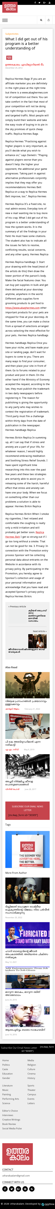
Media (31, 1060)
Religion (32, 1064)
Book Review (9, 1123)
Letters (31, 1103)
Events (31, 1098)
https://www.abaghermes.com (22, 308)
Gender (6, 1078)
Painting (6, 1094)
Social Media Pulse (12, 1128)
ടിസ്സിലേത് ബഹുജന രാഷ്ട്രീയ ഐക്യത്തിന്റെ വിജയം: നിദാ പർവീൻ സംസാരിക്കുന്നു (27, 909)
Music (5, 1089)
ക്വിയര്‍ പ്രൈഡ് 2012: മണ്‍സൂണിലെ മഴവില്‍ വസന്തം (37, 615)
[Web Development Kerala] (47, 1204)
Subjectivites (11, 33)
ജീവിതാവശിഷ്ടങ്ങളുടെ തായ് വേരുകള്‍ (26, 650)
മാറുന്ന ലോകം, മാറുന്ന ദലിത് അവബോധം (22, 994)
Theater (31, 1089)
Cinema (31, 1073)
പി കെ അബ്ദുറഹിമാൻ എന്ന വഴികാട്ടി (23, 743)
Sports (31, 1085)
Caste (5, 1069)
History (31, 1078)
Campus (32, 1094)
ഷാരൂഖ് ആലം (12, 709)
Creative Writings (11, 1119)
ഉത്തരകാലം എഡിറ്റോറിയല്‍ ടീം (24, 64)
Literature (7, 1085)
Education (7, 1073)
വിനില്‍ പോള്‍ (12, 789)
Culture (31, 1069)
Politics (6, 1064)
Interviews (7, 1115)
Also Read (11, 667)
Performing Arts (10, 1098)
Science (6, 1103)
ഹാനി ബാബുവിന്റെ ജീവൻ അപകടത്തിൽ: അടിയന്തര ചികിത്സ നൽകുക (26, 954)
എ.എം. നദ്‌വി (12, 750)
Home (5, 1060)
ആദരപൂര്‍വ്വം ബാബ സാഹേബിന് (25, 1030)
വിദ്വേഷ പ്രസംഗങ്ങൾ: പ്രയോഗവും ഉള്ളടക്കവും (26, 703)
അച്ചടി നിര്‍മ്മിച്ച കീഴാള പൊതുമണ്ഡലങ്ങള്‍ (19, 783)
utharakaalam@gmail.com (16, 1175)
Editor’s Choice (10, 1110)
